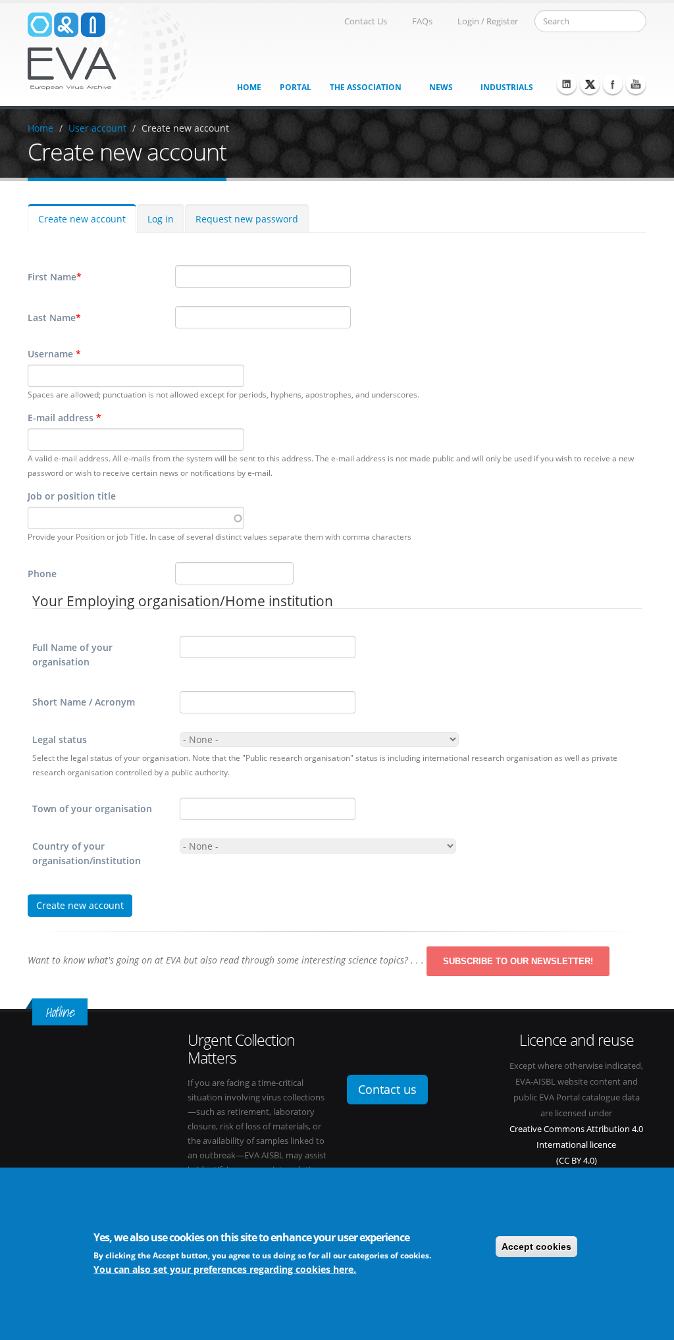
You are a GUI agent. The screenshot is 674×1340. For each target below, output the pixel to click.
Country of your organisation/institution (86, 853)
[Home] (108, 51)
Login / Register (487, 21)
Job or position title (72, 496)
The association (366, 87)
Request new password (246, 219)
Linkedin (567, 84)
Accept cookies (536, 1246)
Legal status (59, 739)
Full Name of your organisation (72, 654)
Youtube (636, 84)
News (441, 87)
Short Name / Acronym (83, 702)
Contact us (387, 1089)
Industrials (506, 87)
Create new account (185, 128)
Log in (160, 219)
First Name (55, 277)
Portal (295, 87)
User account (97, 128)
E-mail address (64, 417)
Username (54, 354)
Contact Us (365, 21)
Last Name (54, 317)
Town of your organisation (92, 808)
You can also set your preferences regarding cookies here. (224, 1269)
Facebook (613, 84)
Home (249, 87)
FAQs (422, 21)
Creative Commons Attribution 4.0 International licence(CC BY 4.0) (576, 1144)
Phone (42, 573)
